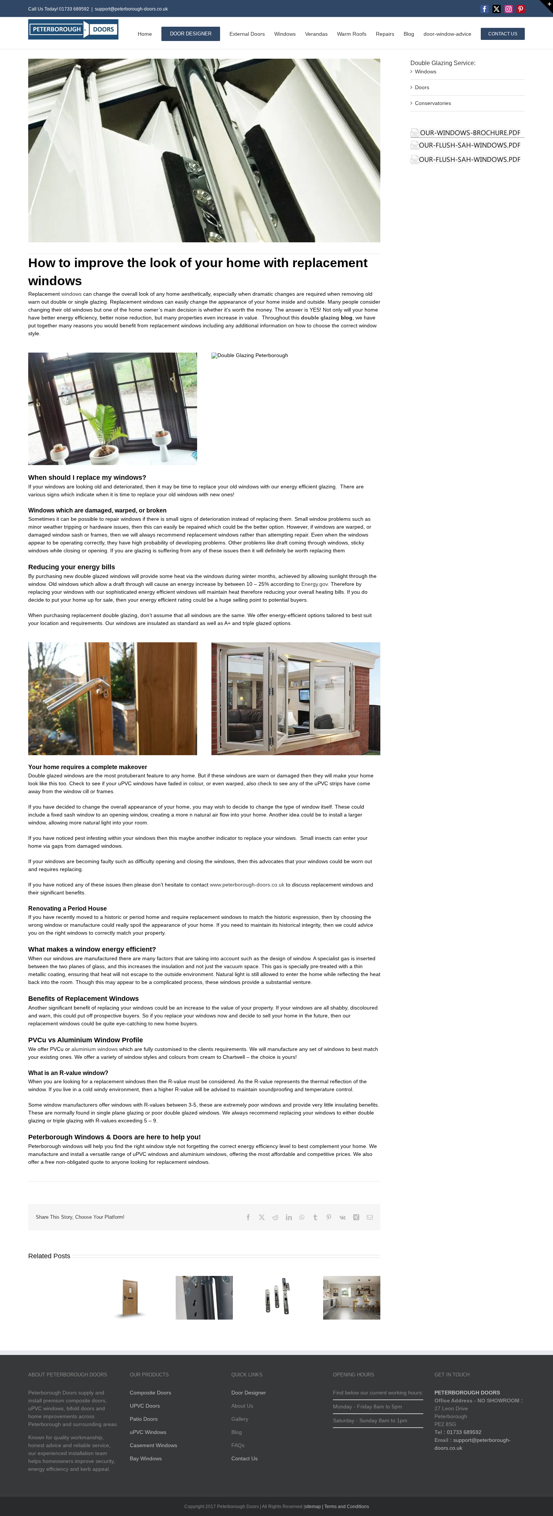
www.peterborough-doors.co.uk (247, 885)
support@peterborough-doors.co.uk (131, 9)
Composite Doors (150, 1393)
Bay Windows (146, 1458)
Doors (422, 87)
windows (71, 294)
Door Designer (248, 1393)
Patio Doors (144, 1419)
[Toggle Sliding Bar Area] (546, 7)
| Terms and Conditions (345, 1506)
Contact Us (244, 1458)
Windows (425, 71)
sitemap (313, 1506)
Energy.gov (314, 584)
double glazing (320, 318)
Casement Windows (153, 1445)
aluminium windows (94, 1049)
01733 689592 (464, 1432)
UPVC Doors (145, 1406)
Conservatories (433, 103)
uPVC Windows (148, 1432)
